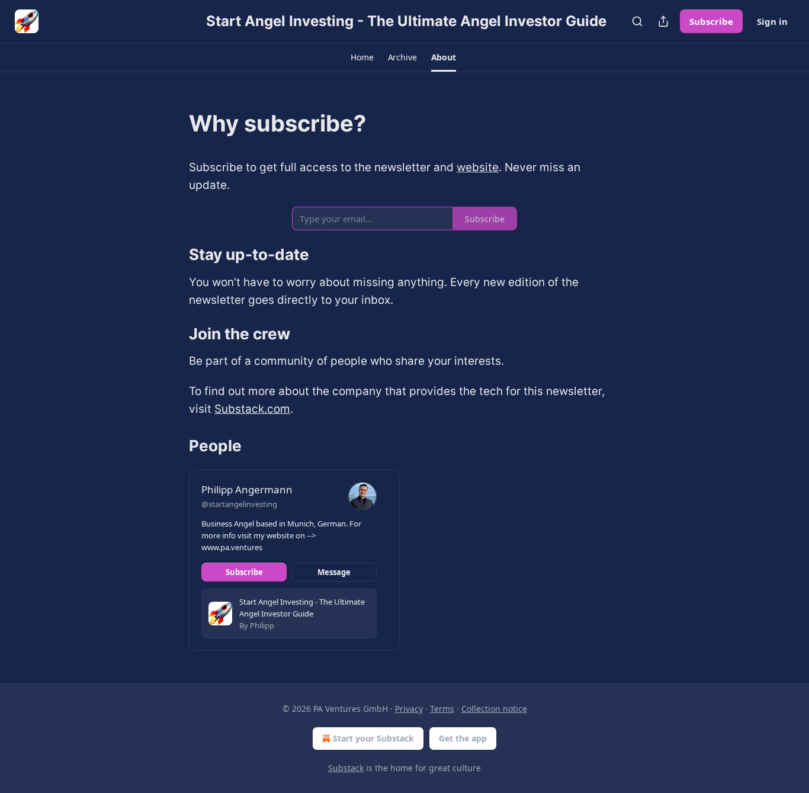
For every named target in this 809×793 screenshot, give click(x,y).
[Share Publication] (663, 21)
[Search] (637, 21)
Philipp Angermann (247, 489)
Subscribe (711, 21)
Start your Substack (373, 738)
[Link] (172, 123)
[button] (361, 57)
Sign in (772, 21)
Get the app (463, 738)
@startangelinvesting (239, 504)
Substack (346, 767)
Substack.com (252, 409)
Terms (442, 708)
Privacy (409, 708)
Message (334, 572)
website (478, 167)
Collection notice (494, 708)
